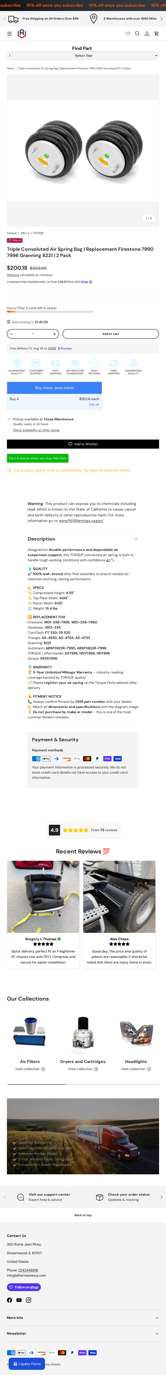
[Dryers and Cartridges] (83, 1032)
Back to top (83, 1215)
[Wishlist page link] (128, 34)
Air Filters (30, 1061)
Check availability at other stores (36, 430)
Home (10, 68)
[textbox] (85, 55)
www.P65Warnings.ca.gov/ (81, 520)
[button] (156, 33)
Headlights (136, 1061)
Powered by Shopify (48, 1364)
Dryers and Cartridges (82, 1061)
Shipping (13, 275)
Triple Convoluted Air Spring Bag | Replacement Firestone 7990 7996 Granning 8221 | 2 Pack (74, 68)
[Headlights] (136, 1032)
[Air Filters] (30, 1032)
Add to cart (110, 334)
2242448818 (28, 1270)
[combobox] (83, 55)
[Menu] (9, 33)
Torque (12, 233)
